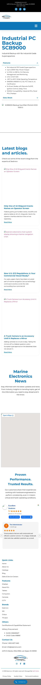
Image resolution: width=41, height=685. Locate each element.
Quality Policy (18, 676)
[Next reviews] (39, 535)
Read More (8, 222)
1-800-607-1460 (13, 643)
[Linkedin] (24, 664)
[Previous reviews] (1, 535)
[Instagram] (17, 664)
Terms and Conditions (31, 676)
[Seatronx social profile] (16, 9)
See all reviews (14, 517)
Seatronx (11, 508)
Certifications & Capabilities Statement (16, 625)
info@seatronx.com (14, 647)
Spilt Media (35, 671)
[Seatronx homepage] (6, 17)
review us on (26, 517)
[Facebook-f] (20, 664)
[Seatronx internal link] (20, 185)
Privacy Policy (7, 676)
